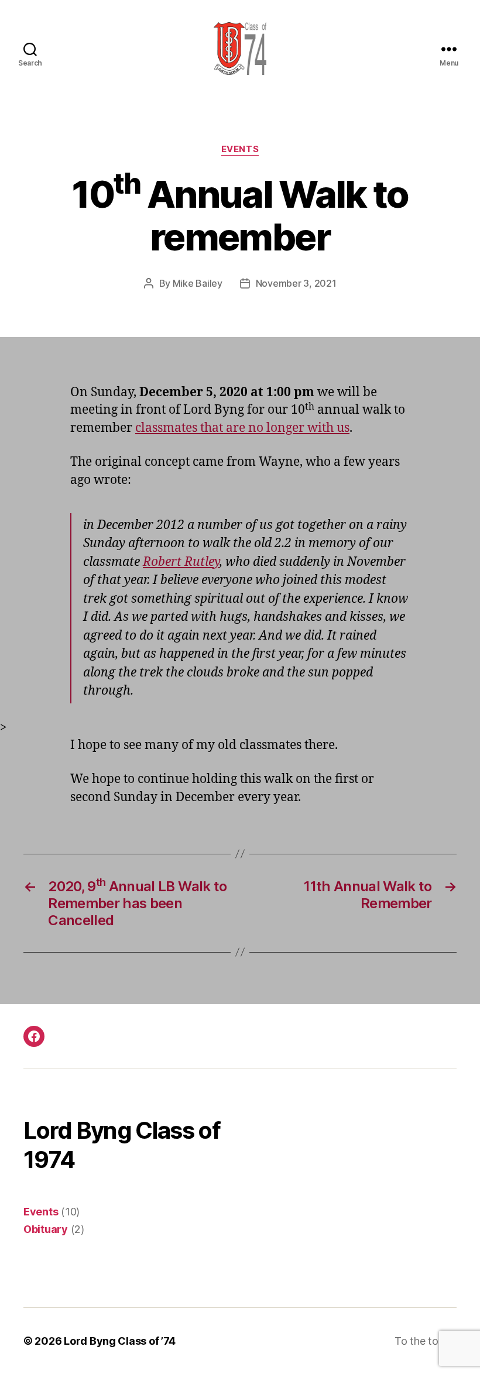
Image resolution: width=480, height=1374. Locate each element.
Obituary (45, 1229)
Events (240, 149)
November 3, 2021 (296, 283)
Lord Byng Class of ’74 (120, 1341)
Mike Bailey (197, 283)
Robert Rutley (181, 562)
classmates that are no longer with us (242, 428)
